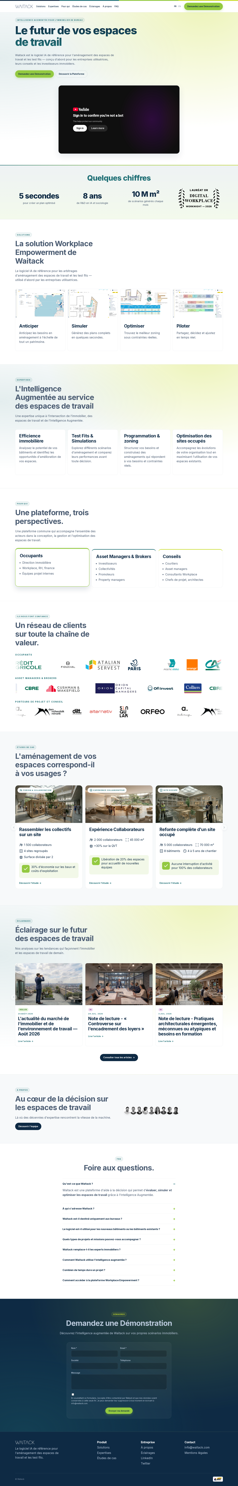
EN (179, 6)
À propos (107, 6)
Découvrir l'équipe (28, 1126)
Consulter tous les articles (119, 1057)
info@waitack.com (197, 1447)
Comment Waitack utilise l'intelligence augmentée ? (95, 1259)
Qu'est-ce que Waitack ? (78, 1183)
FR (175, 6)
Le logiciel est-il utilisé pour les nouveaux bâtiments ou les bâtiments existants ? (111, 1229)
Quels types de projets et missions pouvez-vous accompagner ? (102, 1239)
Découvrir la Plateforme (71, 74)
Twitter (145, 1463)
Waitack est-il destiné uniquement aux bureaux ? (92, 1218)
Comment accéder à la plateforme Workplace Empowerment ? (101, 1280)
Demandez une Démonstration (203, 6)
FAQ (116, 6)
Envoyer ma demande (119, 1411)
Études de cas (79, 6)
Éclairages (94, 6)
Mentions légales (196, 1453)
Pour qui (65, 6)
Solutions (40, 6)
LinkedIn (147, 1458)
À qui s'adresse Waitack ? (78, 1208)
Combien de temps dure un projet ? (84, 1269)
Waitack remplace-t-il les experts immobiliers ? (92, 1249)
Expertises (53, 6)
